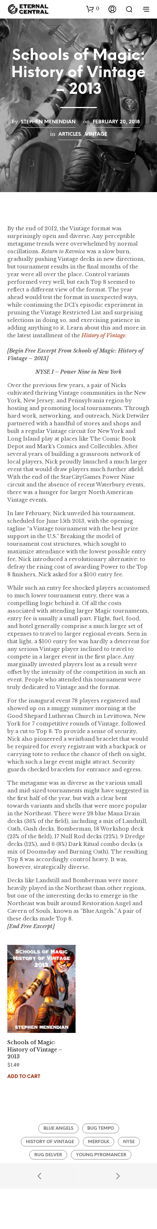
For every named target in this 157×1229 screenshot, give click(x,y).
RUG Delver (48, 1155)
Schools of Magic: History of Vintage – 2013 (34, 1049)
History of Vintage (50, 1141)
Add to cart (23, 1076)
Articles (69, 134)
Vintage (96, 134)
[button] (92, 8)
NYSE (129, 1141)
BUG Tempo (100, 1128)
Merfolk (98, 1141)
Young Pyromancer (101, 1155)
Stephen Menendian (48, 121)
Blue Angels (58, 1128)
